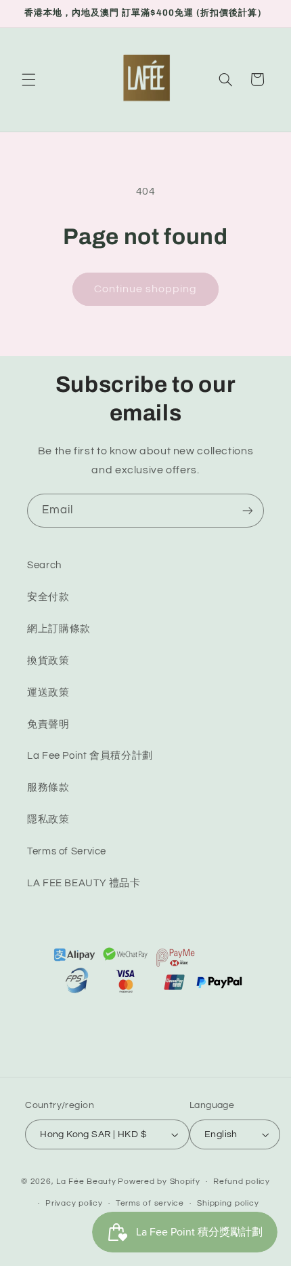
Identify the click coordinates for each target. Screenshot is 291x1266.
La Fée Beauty (86, 1181)
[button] (28, 79)
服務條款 (48, 788)
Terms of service (150, 1203)
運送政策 (48, 693)
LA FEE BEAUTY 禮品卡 (84, 883)
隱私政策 (48, 819)
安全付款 (48, 597)
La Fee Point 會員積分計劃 (90, 756)
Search (44, 565)
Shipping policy (228, 1203)
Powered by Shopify (159, 1181)
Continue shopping (146, 288)
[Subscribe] (247, 510)
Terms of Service (66, 851)
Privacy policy (73, 1203)
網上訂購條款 (59, 629)
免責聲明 (48, 724)
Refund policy (241, 1181)
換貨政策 (48, 661)
